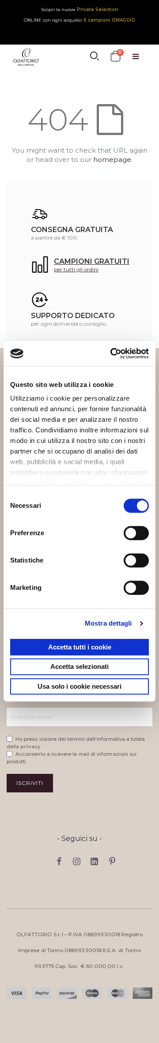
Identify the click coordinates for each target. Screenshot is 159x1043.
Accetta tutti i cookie (79, 647)
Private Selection (97, 9)
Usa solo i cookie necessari (79, 686)
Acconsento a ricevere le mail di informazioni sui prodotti (71, 758)
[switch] (136, 534)
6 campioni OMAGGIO (109, 20)
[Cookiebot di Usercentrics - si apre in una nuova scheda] (112, 353)
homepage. (112, 159)
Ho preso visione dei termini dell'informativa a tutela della (76, 743)
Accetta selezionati (79, 667)
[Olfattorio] (26, 57)
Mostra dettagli (108, 623)
